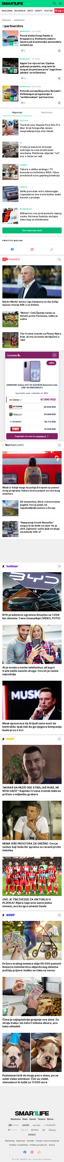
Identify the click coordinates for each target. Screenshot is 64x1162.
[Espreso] (32, 1134)
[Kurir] (25, 1125)
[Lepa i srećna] (36, 1125)
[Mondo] (14, 1125)
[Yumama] (50, 1125)
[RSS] (52, 249)
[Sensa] (34, 1130)
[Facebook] (12, 249)
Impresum (20, 1141)
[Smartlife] (11, 3)
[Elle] (24, 1130)
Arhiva (52, 1145)
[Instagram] (32, 249)
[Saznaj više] (59, 259)
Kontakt (30, 1141)
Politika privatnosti (38, 1145)
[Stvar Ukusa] (13, 1130)
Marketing (9, 1141)
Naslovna (6, 20)
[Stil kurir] (43, 1130)
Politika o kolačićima (18, 1145)
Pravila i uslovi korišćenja (47, 1141)
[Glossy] (52, 1130)
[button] (23, 50)
